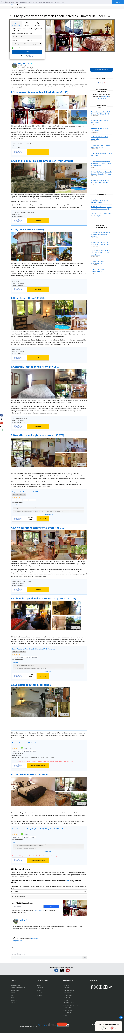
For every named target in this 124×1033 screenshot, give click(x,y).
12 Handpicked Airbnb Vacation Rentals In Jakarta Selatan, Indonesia (101, 234)
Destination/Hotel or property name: (22, 33)
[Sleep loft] (53, 254)
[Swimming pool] (79, 117)
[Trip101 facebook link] (98, 83)
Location (15, 505)
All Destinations (15, 985)
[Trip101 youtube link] (105, 987)
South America (15, 990)
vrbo (27, 11)
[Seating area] (59, 239)
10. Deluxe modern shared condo (30, 774)
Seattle (39, 985)
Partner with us (68, 995)
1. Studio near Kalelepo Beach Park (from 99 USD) (39, 92)
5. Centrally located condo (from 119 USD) (35, 366)
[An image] (79, 460)
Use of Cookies (68, 1013)
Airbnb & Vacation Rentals (18, 11)
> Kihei (38, 11)
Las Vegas (40, 987)
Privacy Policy (38, 910)
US (32, 11)
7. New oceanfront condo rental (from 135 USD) (38, 527)
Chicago (39, 995)
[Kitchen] (71, 102)
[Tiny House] (28, 247)
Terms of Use (68, 1008)
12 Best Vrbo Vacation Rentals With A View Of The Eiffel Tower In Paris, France (101, 164)
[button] (49, 507)
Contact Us (67, 998)
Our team (66, 987)
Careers (66, 1000)
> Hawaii (35, 11)
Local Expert (35, 938)
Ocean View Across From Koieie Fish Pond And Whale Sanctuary (33, 649)
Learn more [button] (60, 2)
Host (14, 842)
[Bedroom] (33, 109)
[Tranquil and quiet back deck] (65, 254)
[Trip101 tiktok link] (110, 987)
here (67, 881)
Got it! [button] (118, 2)
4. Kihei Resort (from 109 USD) (28, 298)
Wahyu (22, 920)
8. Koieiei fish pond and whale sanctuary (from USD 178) (43, 598)
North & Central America (18, 987)
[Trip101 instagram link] (102, 83)
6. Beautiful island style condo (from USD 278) (37, 435)
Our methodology (69, 990)
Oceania (13, 1003)
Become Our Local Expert (71, 1005)
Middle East (14, 1000)
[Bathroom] (63, 117)
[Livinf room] (33, 545)
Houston (39, 993)
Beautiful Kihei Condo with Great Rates (25, 743)
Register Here (17, 941)
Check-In (14, 40)
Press (65, 1015)
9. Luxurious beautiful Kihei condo (31, 684)
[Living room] (71, 170)
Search (27, 52)
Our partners (67, 993)
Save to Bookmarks (102, 70)
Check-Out (30, 40)
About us (66, 985)
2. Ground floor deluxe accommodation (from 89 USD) (42, 160)
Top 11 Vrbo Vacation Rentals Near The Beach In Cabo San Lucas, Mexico (100, 253)
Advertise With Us (69, 1003)
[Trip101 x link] (100, 83)
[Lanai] (63, 185)
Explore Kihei (62, 1024)
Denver (39, 990)
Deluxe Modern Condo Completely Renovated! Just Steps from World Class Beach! (39, 829)
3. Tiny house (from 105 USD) (27, 229)
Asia (12, 995)
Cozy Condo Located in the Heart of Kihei (25, 492)
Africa (12, 998)
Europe (13, 993)
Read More (48, 515)
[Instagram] (26, 920)
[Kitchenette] (63, 799)
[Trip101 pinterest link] (104, 83)
